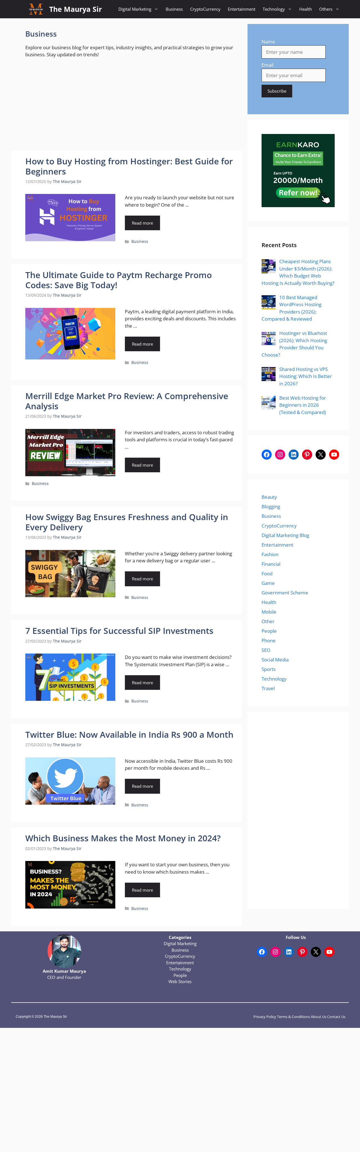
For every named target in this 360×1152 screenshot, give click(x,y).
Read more (142, 223)
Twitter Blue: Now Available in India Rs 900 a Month (129, 734)
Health (305, 9)
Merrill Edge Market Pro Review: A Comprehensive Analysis (126, 401)
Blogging (271, 506)
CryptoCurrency (205, 9)
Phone (269, 640)
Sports (269, 669)
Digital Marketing (134, 9)
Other (268, 621)
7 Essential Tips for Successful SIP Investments (119, 630)
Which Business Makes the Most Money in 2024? (123, 838)
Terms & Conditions (293, 1016)
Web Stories (180, 981)
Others (325, 9)
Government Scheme (285, 592)
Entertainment (241, 9)
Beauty (269, 497)
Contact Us (336, 1016)
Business (174, 9)
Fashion (270, 554)
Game (268, 583)
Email (267, 65)
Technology (274, 9)
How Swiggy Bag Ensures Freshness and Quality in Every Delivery (126, 522)
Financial (271, 564)
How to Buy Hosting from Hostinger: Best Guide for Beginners (129, 166)
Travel (268, 688)
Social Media (275, 659)
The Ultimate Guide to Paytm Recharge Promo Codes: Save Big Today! (118, 280)
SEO (266, 650)
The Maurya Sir (75, 9)
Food (267, 573)
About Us (318, 1016)
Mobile (269, 612)
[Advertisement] (126, 109)
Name (268, 41)
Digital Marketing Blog (285, 535)
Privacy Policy (264, 1016)
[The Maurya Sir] (35, 9)
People (269, 631)
